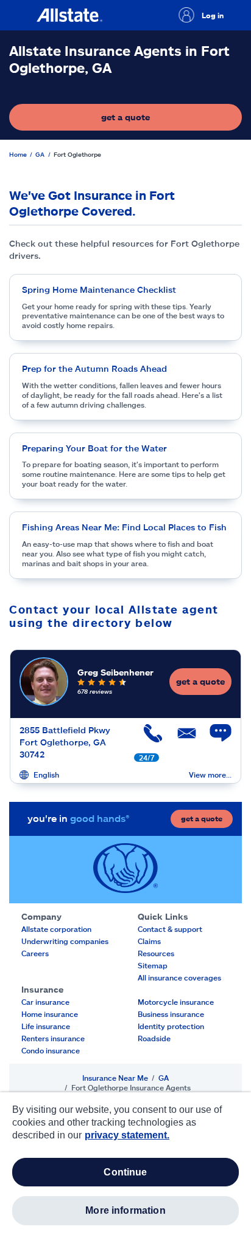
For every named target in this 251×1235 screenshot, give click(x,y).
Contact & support (170, 929)
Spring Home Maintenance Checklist (99, 289)
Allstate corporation (56, 929)
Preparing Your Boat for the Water (94, 448)
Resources (156, 953)
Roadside (154, 1038)
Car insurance (45, 1001)
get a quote (162, 120)
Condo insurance (50, 1050)
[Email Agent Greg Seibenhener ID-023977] (181, 737)
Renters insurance (53, 1038)
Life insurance (45, 1026)
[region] (125, 1163)
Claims (149, 941)
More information (125, 1210)
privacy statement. (127, 1135)
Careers (35, 953)
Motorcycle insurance (176, 1001)
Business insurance (171, 1014)
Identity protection (171, 1026)
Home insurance (49, 1014)
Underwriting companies (64, 941)
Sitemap (153, 965)
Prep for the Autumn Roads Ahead (94, 368)
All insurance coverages (179, 977)
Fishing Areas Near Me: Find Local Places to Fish (124, 527)
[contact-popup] (214, 739)
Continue (125, 1172)
